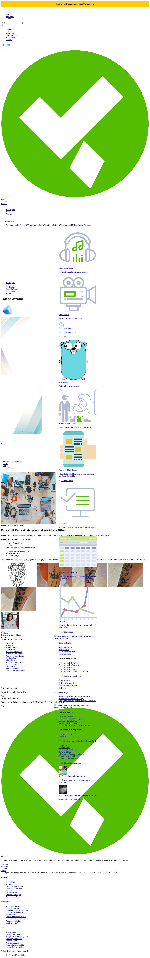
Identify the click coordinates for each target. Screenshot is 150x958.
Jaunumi (9, 891)
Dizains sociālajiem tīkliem (15, 671)
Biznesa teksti (64, 650)
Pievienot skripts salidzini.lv (69, 756)
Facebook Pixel (64, 748)
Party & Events (11, 664)
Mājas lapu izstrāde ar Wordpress (71, 719)
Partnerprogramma (12, 943)
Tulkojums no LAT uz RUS (69, 669)
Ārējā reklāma (11, 658)
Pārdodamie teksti (65, 648)
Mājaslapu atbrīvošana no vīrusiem (71, 754)
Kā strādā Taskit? (12, 35)
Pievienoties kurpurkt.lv (67, 758)
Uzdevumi (9, 31)
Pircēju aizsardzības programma (17, 937)
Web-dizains (10, 666)
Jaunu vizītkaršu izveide (14, 662)
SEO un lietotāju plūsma (35, 225)
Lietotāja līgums (11, 941)
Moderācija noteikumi (14, 939)
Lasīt (3, 706)
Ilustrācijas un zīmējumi (14, 654)
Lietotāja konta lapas (13, 895)
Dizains (23, 225)
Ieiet (7, 15)
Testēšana (62, 736)
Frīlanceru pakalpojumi (14, 886)
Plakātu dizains (11, 647)
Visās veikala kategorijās (15, 947)
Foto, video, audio (13, 225)
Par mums (87, 225)
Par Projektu (10, 882)
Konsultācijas (78, 225)
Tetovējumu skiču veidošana (11, 635)
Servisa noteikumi (12, 932)
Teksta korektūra (65, 654)
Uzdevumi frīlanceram (14, 888)
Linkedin (4, 869)
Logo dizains (10, 643)
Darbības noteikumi (13, 934)
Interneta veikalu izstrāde (68, 721)
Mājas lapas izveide (66, 717)
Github (3, 871)
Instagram (4, 864)
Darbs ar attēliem (65, 752)
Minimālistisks (11, 660)
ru (1, 218)
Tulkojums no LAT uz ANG (69, 665)
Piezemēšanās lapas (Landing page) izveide (75, 725)
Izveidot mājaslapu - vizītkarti (69, 723)
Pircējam (9, 214)
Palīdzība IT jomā (65, 734)
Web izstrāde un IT (66, 225)
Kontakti (9, 40)
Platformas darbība (12, 897)
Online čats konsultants (67, 750)
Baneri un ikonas (12, 668)
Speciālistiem (10, 33)
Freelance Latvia (12, 893)
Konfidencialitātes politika (15, 955)
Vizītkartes (9, 645)
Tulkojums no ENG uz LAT (69, 663)
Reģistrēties (10, 17)
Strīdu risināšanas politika (15, 945)
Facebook (4, 866)
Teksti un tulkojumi (51, 225)
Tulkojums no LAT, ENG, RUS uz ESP (73, 671)
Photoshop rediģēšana (14, 652)
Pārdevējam (10, 212)
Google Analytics (65, 746)
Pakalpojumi (10, 29)
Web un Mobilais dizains (15, 656)
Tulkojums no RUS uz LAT (69, 667)
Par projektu (10, 38)
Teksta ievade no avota (67, 652)
